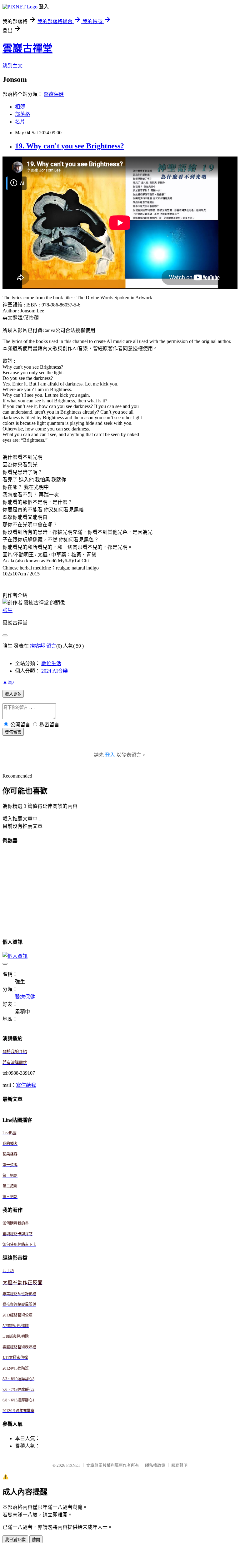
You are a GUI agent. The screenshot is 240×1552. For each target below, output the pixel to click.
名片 (20, 121)
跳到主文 (12, 65)
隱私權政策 (155, 1465)
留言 (51, 646)
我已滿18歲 (15, 1539)
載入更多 (13, 694)
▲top (8, 681)
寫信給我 (26, 1085)
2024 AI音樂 (54, 671)
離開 (36, 1539)
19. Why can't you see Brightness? (69, 146)
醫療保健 (54, 94)
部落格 (22, 114)
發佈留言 (13, 732)
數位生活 (51, 663)
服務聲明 (179, 1465)
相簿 (20, 106)
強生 (7, 610)
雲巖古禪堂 (27, 48)
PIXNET (73, 1465)
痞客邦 (37, 646)
